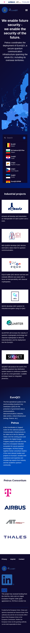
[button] (26, 10)
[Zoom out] (26, 130)
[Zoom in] (26, 127)
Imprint (12, 559)
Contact (21, 559)
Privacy (4, 559)
